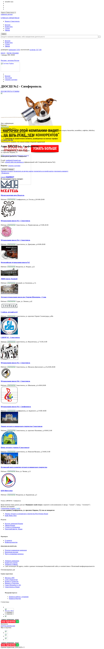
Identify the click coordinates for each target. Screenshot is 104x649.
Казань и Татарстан (11, 581)
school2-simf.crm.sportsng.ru (14, 162)
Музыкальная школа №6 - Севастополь (15, 381)
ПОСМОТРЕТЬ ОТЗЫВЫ (10, 91)
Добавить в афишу (11, 564)
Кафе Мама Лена (11, 515)
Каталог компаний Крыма (14, 523)
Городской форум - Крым (13, 529)
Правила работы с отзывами (19, 597)
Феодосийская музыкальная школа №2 (15, 262)
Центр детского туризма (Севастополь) (15, 447)
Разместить (9, 26)
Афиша (7, 30)
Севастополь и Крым (12, 587)
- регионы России (10, 60)
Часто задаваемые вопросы (14, 554)
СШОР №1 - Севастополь (10, 337)
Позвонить (5, 173)
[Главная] (5, 74)
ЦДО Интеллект (7, 490)
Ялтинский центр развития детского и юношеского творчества (24, 467)
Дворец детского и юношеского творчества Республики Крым (26, 514)
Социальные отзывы (10, 508)
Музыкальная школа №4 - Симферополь (16, 406)
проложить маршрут (61, 171)
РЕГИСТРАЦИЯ (13, 53)
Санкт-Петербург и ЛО (13, 585)
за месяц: (35, 50)
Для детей (8, 78)
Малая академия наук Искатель (12, 195)
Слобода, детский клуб (9, 312)
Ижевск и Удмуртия (12, 583)
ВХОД (3, 53)
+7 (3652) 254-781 (7, 140)
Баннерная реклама (11, 552)
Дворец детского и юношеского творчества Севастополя (21, 426)
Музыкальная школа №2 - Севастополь (15, 363)
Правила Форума (15, 598)
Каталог (7, 25)
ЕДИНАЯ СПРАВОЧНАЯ (10, 18)
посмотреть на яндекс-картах (23, 171)
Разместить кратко (11, 562)
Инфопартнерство (11, 542)
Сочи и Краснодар (11, 579)
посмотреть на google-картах (44, 171)
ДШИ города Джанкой (9, 279)
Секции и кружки (11, 79)
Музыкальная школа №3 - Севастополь (15, 221)
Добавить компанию (12, 561)
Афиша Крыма (10, 525)
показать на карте (7, 171)
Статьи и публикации (12, 527)
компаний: (14, 50)
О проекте (8, 540)
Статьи (7, 28)
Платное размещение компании (16, 550)
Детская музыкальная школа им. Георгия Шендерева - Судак (23, 297)
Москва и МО (10, 578)
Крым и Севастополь (12, 21)
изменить (7, 14)
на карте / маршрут (8, 169)
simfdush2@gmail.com (13, 160)
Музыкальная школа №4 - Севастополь (15, 240)
